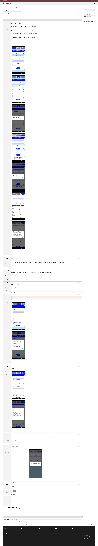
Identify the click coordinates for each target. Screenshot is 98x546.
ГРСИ (12, 0)
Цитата (15, 275)
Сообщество (4, 0)
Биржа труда (23, 0)
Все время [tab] (94, 11)
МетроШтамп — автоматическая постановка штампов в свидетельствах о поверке (88, 22)
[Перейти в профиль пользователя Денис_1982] (7, 273)
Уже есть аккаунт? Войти (86, 0)
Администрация (86, 537)
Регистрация (93, 0)
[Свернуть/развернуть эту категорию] (82, 516)
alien (8, 13)
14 (7, 29)
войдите (27, 508)
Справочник (9, 0)
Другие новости (22, 535)
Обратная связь (86, 538)
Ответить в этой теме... (12, 511)
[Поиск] (94, 3)
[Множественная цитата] (11, 254)
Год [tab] (91, 11)
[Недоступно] (18, 59)
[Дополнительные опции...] (81, 258)
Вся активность (3, 5)
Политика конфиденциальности (87, 536)
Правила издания (9, 5)
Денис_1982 (7, 270)
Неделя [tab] (87, 11)
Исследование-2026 (37, 0)
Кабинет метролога (32, 0)
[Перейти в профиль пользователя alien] (4, 14)
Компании (15, 0)
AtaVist (86, 13)
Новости (27, 0)
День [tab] (84, 11)
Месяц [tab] (89, 11)
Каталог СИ (19, 0)
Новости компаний (23, 534)
